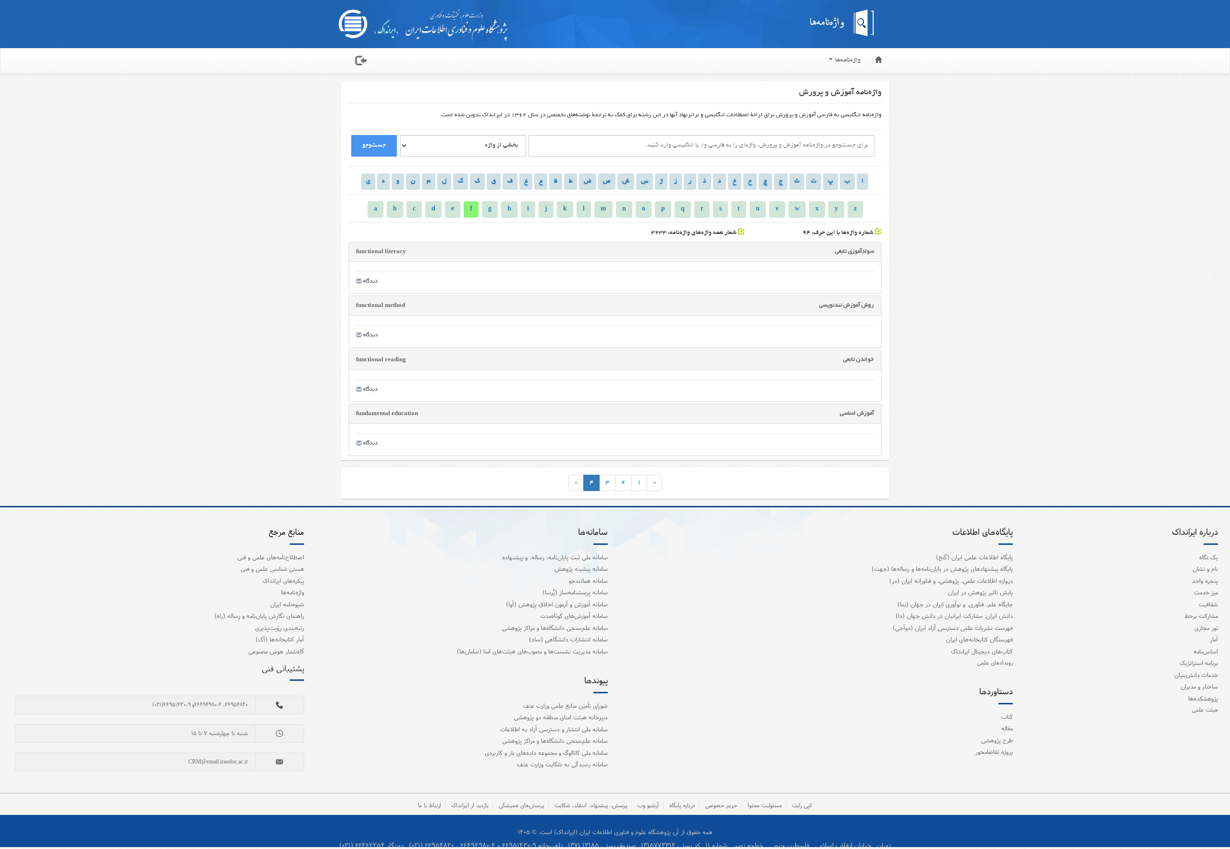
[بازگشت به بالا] (1210, 822)
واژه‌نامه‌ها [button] (847, 60)
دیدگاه (370, 281)
